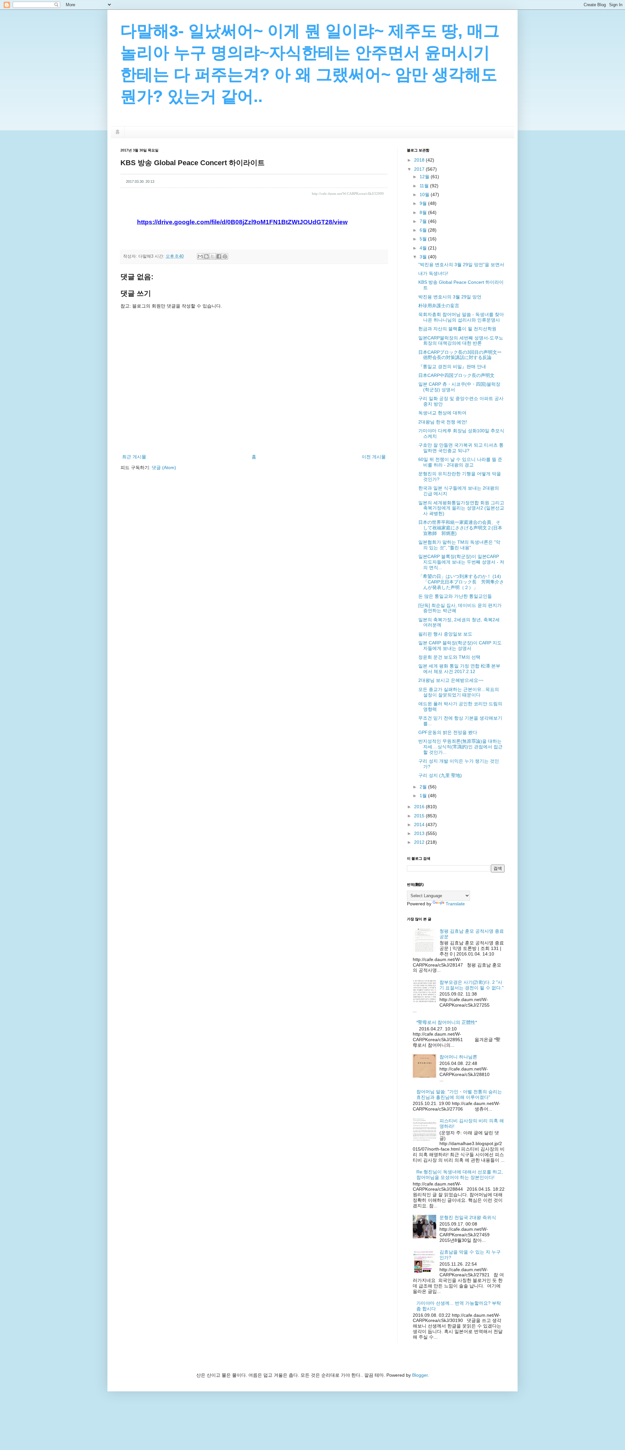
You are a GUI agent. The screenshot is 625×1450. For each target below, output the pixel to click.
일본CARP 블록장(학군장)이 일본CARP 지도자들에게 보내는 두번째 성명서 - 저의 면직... (461, 562)
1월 (424, 795)
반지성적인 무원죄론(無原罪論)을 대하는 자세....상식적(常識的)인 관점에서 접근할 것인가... (460, 747)
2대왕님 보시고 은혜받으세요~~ (450, 680)
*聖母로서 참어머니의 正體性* (446, 1022)
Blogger (420, 1375)
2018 (420, 160)
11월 (425, 185)
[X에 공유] (212, 256)
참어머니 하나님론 (458, 1056)
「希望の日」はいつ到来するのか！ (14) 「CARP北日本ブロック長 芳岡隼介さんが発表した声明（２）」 (461, 582)
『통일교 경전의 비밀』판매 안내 (452, 366)
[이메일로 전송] (200, 256)
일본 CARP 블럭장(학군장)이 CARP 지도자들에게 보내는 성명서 (460, 645)
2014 (420, 824)
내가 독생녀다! (433, 273)
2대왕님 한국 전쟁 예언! (442, 421)
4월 (424, 248)
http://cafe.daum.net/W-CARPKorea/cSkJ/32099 (348, 193)
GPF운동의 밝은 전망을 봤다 (447, 732)
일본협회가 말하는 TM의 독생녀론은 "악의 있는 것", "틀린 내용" (459, 544)
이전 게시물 (374, 456)
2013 (420, 833)
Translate (455, 903)
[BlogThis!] (206, 256)
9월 (424, 203)
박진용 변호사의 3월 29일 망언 (449, 296)
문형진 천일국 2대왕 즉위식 (467, 1217)
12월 (425, 176)
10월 (425, 194)
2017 (420, 169)
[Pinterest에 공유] (225, 256)
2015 (420, 815)
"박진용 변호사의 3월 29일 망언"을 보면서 (461, 264)
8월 (424, 212)
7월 (424, 221)
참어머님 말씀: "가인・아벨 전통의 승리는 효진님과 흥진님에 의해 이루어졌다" (459, 1094)
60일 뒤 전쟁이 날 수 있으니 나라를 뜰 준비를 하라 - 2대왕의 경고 (460, 462)
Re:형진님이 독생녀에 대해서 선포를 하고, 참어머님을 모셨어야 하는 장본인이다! (459, 1174)
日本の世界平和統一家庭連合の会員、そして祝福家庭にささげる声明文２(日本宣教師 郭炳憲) (460, 528)
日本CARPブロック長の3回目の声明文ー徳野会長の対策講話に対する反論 (460, 355)
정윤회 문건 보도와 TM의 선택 (449, 657)
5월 (424, 238)
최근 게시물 (134, 456)
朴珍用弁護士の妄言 (438, 305)
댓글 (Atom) (164, 467)
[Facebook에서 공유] (218, 256)
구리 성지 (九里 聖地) (440, 775)
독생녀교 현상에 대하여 (442, 412)
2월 (424, 786)
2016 (420, 806)
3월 (424, 256)
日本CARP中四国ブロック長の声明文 (456, 375)
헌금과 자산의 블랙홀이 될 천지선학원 (457, 328)
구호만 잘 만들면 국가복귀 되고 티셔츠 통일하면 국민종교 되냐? (461, 447)
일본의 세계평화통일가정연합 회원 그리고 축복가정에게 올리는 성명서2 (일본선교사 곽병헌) (461, 508)
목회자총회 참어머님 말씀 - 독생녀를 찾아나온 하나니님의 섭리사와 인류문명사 (461, 317)
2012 (420, 842)
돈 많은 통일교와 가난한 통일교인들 (455, 596)
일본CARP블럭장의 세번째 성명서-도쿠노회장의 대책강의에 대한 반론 (460, 340)
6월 (424, 230)
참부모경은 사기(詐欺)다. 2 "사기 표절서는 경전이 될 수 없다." (471, 985)
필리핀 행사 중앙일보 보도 (445, 634)
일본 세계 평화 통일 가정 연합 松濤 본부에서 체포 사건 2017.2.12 (459, 668)
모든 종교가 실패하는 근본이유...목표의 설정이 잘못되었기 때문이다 (458, 692)
